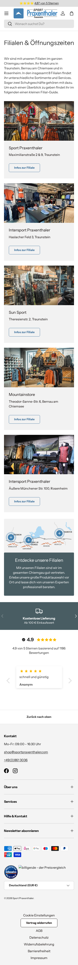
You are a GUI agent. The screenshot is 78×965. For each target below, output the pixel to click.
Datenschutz (39, 937)
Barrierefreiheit (39, 951)
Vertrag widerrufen (39, 923)
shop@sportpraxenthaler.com (26, 752)
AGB (39, 931)
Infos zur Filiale (24, 167)
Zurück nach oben (39, 717)
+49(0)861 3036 (16, 760)
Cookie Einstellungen (39, 915)
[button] (71, 13)
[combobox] (39, 24)
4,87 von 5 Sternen (46, 3)
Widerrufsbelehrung (39, 944)
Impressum (39, 958)
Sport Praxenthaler (23, 898)
